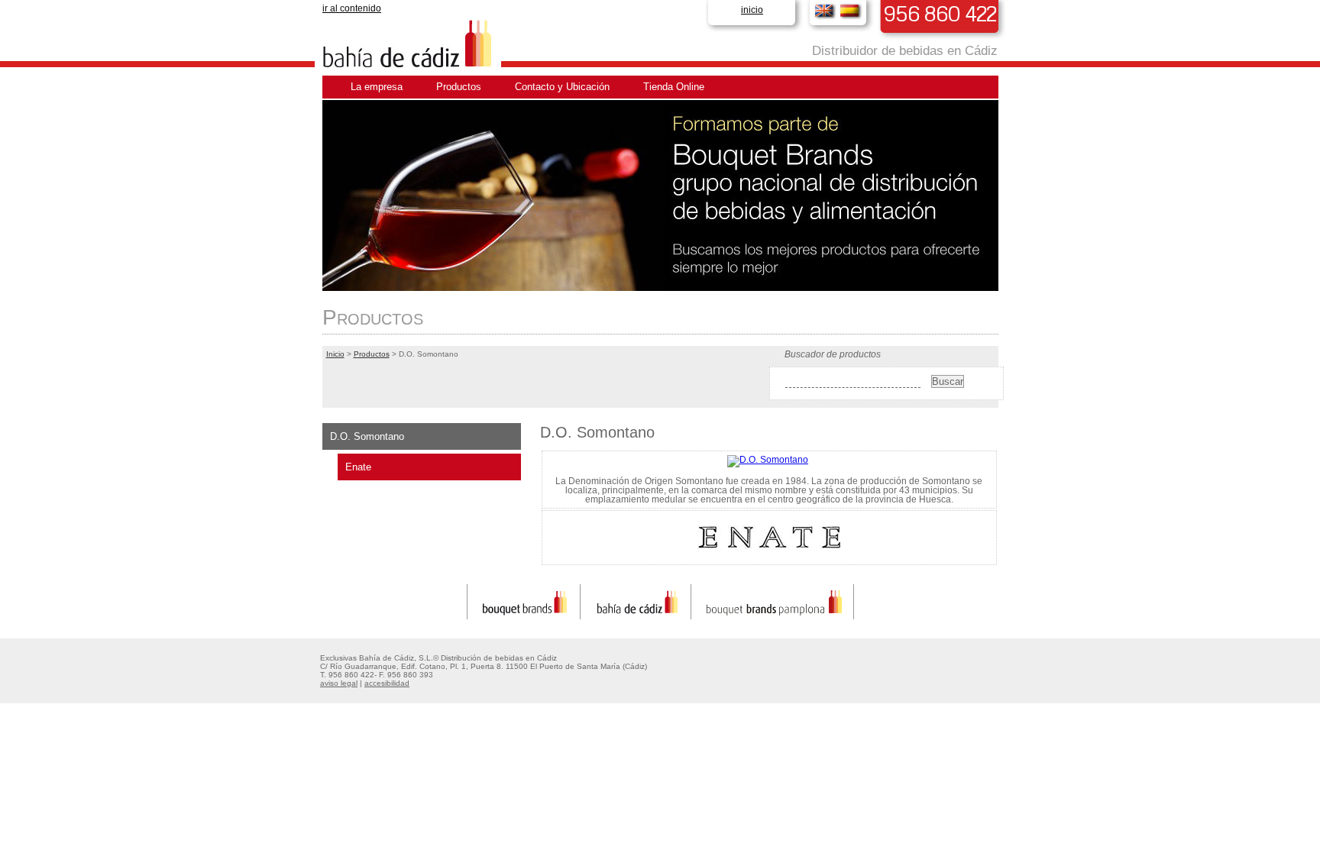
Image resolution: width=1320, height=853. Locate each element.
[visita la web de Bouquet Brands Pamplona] (774, 616)
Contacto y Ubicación (562, 86)
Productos (458, 86)
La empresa (377, 86)
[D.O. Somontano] (767, 459)
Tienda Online (673, 86)
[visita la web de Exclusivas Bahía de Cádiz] (637, 616)
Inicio (335, 354)
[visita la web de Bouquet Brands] (524, 616)
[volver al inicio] (409, 65)
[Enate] (769, 557)
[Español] (850, 10)
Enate (358, 467)
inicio (752, 10)
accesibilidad (386, 683)
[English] (825, 10)
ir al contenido (351, 8)
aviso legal (339, 683)
